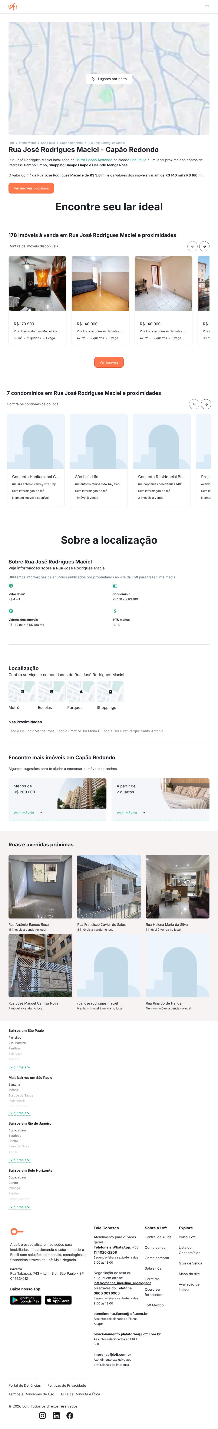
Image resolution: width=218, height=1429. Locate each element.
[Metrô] (22, 691)
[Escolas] (51, 691)
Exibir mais (17, 1067)
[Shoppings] (110, 691)
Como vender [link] (156, 1247)
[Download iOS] (58, 1301)
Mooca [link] (13, 1090)
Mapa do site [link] (189, 1274)
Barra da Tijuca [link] (19, 1146)
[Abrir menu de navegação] (207, 7)
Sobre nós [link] (153, 1268)
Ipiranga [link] (14, 1188)
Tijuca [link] (13, 1152)
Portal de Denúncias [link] (25, 1385)
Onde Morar (27, 143)
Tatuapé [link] (14, 1059)
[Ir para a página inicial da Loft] (14, 7)
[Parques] (81, 691)
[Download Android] (26, 1301)
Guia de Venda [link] (190, 1263)
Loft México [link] (154, 1305)
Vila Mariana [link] (17, 1043)
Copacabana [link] (17, 1130)
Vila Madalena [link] (18, 1106)
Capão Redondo (71, 143)
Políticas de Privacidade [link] (66, 1385)
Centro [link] (13, 1141)
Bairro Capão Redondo (94, 160)
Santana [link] (14, 1084)
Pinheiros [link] (15, 1037)
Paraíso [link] (14, 1193)
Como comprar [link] (157, 1258)
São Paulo (48, 143)
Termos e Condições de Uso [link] (31, 1394)
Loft (11, 143)
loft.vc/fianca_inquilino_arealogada (122, 1283)
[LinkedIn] (56, 1416)
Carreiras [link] (152, 1279)
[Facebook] (69, 1416)
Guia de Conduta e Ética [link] (80, 1394)
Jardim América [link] (19, 1199)
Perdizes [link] (15, 1048)
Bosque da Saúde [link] (21, 1095)
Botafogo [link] (15, 1135)
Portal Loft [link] (187, 1237)
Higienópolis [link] (17, 1100)
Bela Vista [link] (15, 1053)
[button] (22, 691)
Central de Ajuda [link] (158, 1237)
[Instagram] (42, 1416)
